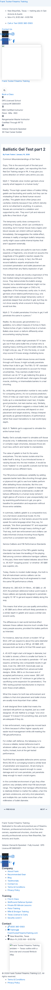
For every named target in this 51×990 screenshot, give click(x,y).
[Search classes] (4, 90)
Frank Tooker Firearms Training (14, 1)
